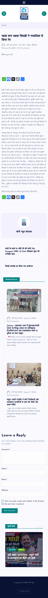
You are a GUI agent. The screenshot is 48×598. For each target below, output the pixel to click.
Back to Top (25, 591)
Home (4, 25)
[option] (24, 549)
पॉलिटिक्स (21, 549)
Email (4, 479)
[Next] (41, 526)
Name (5, 469)
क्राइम (29, 45)
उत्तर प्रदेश (22, 45)
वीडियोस (34, 45)
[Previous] (37, 526)
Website (5, 490)
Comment (6, 449)
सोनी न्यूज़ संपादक (11, 45)
